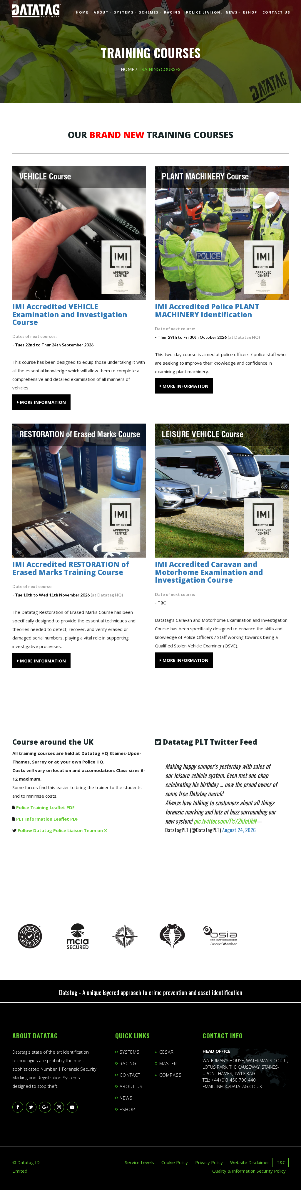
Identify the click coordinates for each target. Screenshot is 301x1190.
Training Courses (159, 69)
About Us (131, 1086)
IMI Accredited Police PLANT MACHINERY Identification (207, 310)
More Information (42, 402)
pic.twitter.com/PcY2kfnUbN (225, 820)
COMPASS (170, 1075)
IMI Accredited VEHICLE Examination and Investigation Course (69, 314)
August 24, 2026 (239, 830)
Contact (130, 1075)
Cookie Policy (174, 1162)
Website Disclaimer (249, 1162)
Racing (128, 1063)
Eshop (127, 1109)
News (126, 1098)
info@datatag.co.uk (239, 1086)
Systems (130, 1052)
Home (127, 69)
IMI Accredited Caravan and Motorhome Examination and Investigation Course (209, 572)
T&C (281, 1162)
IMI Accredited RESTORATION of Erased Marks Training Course (70, 568)
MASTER (168, 1063)
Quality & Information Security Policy (249, 1171)
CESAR (166, 1052)
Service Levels (139, 1162)
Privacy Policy (209, 1162)
